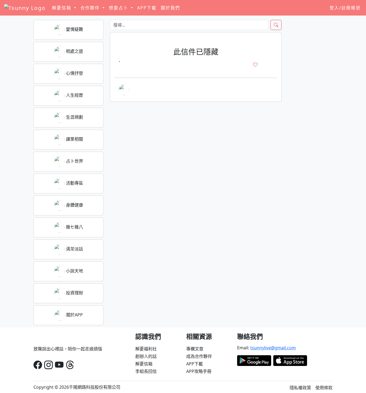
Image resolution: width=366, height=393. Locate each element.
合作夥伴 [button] (90, 8)
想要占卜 (119, 8)
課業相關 (74, 139)
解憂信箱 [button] (62, 8)
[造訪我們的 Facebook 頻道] (37, 364)
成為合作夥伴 (199, 356)
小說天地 (74, 271)
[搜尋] (276, 25)
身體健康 (74, 205)
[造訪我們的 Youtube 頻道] (59, 364)
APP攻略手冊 (198, 371)
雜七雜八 (74, 227)
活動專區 (74, 183)
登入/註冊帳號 (345, 8)
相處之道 (74, 51)
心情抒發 (74, 73)
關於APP (74, 315)
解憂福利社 (146, 349)
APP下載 (146, 8)
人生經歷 (74, 95)
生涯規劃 (74, 117)
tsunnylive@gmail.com (273, 348)
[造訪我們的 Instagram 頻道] (48, 364)
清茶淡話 (74, 249)
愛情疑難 (74, 29)
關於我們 (170, 8)
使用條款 (324, 388)
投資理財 (74, 293)
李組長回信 (146, 371)
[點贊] (255, 65)
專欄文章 (194, 349)
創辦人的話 (146, 356)
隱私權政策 (300, 388)
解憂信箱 (143, 364)
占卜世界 (74, 161)
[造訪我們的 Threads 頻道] (70, 364)
